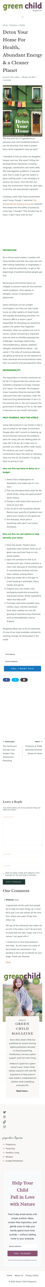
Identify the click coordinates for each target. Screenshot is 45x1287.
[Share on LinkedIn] (32, 680)
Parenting (10, 1148)
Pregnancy (13, 25)
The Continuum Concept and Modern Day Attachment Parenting (10, 751)
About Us (19, 1275)
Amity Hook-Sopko (12, 77)
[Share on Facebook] (6, 680)
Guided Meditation (14, 1161)
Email (7, 866)
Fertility (22, 25)
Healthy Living (12, 1152)
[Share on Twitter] (15, 680)
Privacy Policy (32, 1275)
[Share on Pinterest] (6, 683)
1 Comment (7, 80)
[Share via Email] (24, 680)
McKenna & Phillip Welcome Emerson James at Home (33, 748)
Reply (8, 962)
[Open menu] (22, 17)
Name (7, 854)
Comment (9, 817)
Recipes (9, 1157)
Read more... (22, 1091)
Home (5, 25)
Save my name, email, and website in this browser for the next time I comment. (22, 874)
